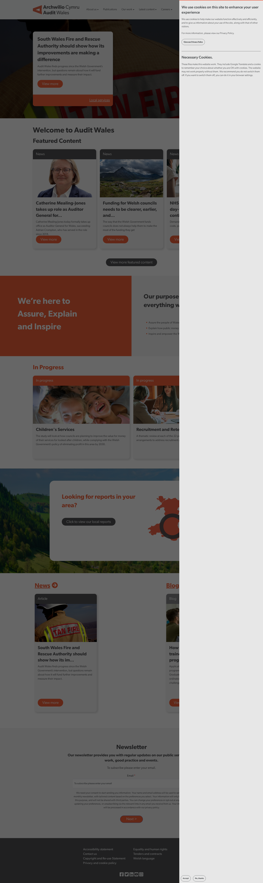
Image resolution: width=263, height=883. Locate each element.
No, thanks (199, 878)
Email (130, 776)
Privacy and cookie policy (99, 863)
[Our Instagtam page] (141, 875)
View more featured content (131, 262)
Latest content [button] (146, 9)
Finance (176, 243)
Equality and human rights (150, 849)
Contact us (90, 854)
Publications (110, 9)
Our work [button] (126, 9)
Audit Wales (45, 243)
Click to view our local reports (88, 522)
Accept (186, 878)
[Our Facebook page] (122, 875)
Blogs (174, 586)
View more (50, 84)
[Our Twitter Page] (127, 875)
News (42, 586)
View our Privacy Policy (193, 42)
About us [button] (91, 9)
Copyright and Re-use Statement (104, 858)
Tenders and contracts (147, 854)
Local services (99, 100)
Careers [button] (165, 9)
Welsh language (144, 858)
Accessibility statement (98, 849)
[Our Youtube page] (136, 875)
